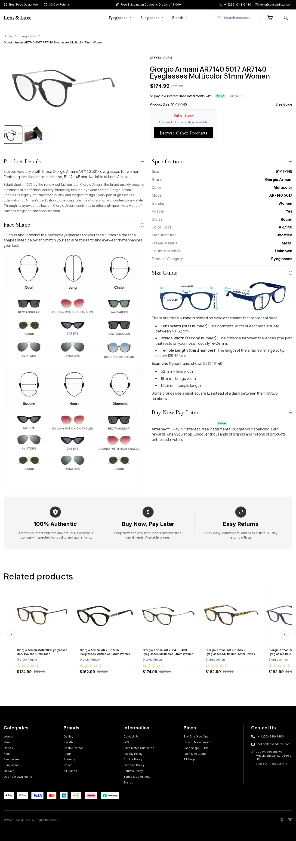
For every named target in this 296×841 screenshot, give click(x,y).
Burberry (69, 759)
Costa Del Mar (73, 748)
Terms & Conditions (136, 776)
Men (7, 742)
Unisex (8, 748)
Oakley (68, 736)
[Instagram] (290, 820)
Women (9, 736)
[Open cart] (270, 17)
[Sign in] (285, 18)
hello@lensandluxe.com (275, 4)
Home (8, 36)
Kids (7, 754)
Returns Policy (133, 771)
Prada (67, 754)
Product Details (22, 161)
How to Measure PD (197, 742)
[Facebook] (281, 820)
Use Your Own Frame (18, 776)
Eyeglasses (118, 18)
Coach (68, 765)
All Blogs (189, 759)
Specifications (168, 161)
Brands (178, 18)
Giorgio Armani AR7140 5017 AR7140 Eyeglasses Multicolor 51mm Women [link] (53, 42)
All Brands (70, 771)
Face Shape (17, 224)
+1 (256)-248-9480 (237, 4)
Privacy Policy (132, 754)
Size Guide (284, 104)
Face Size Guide (195, 754)
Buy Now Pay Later (175, 412)
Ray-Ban (69, 742)
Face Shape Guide (196, 748)
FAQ (126, 742)
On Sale (9, 771)
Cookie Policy (132, 759)
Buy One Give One (196, 736)
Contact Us (131, 736)
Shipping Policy (134, 765)
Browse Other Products (183, 133)
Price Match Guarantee (138, 748)
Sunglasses (149, 18)
